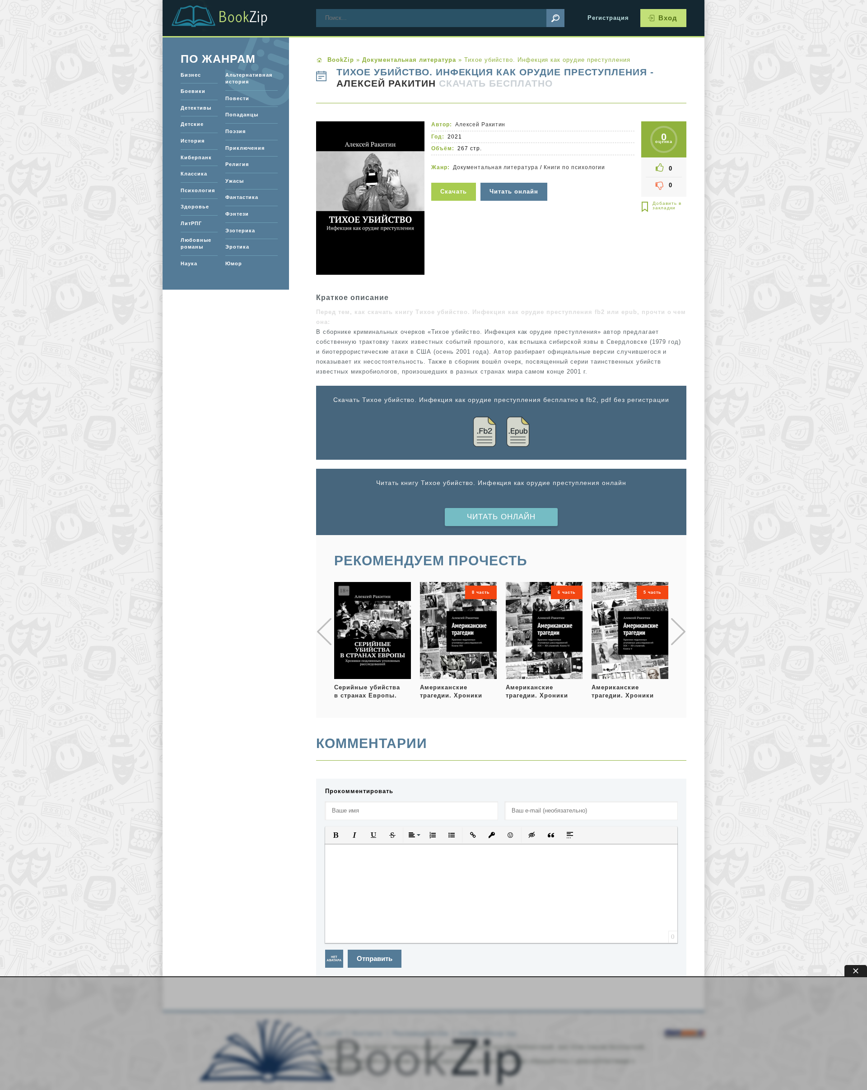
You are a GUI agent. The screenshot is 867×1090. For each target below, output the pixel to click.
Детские (192, 124)
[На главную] (230, 18)
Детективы (196, 108)
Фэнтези (237, 214)
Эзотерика (240, 230)
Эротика (237, 246)
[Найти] (555, 18)
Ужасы (234, 181)
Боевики (193, 91)
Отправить (374, 958)
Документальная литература (495, 167)
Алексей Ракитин (386, 83)
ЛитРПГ (191, 223)
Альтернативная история (248, 78)
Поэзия (235, 131)
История (193, 140)
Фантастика (241, 197)
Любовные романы (196, 243)
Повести (237, 98)
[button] (335, 835)
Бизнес (191, 75)
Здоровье (195, 206)
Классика (194, 173)
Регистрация (608, 17)
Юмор (233, 263)
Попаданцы (241, 114)
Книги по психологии (574, 167)
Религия (237, 164)
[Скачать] (454, 177)
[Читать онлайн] (515, 177)
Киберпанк (196, 157)
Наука (189, 263)
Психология (198, 190)
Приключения (245, 148)
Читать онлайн (501, 517)
